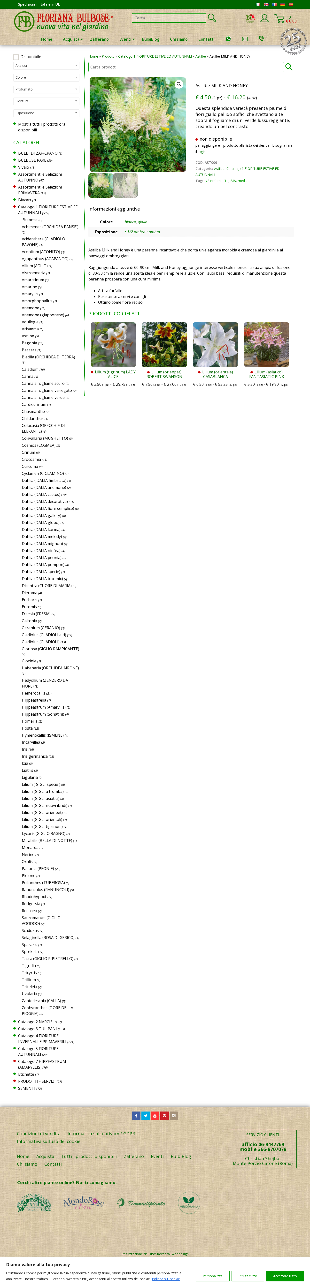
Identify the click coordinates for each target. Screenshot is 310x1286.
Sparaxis (29, 944)
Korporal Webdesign (173, 1254)
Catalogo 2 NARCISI (36, 1021)
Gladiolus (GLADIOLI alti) (44, 634)
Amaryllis (30, 293)
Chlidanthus (33, 418)
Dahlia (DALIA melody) (42, 536)
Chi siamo (179, 39)
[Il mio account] (264, 21)
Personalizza (213, 1276)
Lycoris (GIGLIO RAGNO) (43, 833)
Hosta (27, 728)
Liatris (27, 770)
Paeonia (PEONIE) (38, 868)
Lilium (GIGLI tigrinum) (42, 826)
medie (243, 180)
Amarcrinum (33, 279)
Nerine (28, 854)
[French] (274, 4)
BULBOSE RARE (32, 160)
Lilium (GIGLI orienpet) (42, 812)
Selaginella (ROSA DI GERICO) (48, 937)
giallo (142, 222)
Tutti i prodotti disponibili (89, 1156)
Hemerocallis (33, 693)
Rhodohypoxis (35, 896)
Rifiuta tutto (248, 1276)
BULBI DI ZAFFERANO (38, 153)
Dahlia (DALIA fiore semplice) (48, 508)
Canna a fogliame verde (43, 397)
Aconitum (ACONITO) (41, 251)
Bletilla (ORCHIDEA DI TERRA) (48, 357)
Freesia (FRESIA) (36, 613)
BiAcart (24, 200)
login (202, 151)
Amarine (29, 286)
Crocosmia (31, 459)
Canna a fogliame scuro (43, 383)
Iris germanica (35, 756)
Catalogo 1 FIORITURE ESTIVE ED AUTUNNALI (155, 56)
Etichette (26, 1074)
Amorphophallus (37, 300)
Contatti (206, 39)
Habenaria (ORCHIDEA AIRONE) (50, 668)
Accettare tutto (285, 1276)
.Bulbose (30, 219)
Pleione (28, 875)
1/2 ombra (212, 180)
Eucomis (29, 606)
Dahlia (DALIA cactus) (41, 494)
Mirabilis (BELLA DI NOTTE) (47, 840)
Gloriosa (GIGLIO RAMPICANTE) (50, 648)
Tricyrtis (29, 972)
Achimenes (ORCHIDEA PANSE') (50, 226)
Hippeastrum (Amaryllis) (44, 707)
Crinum (28, 452)
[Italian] (258, 4)
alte (225, 180)
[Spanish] (290, 4)
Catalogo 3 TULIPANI (37, 1028)
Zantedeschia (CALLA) (41, 1000)
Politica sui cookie (166, 1279)
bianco (130, 222)
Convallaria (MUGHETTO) (45, 438)
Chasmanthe (33, 411)
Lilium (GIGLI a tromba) (43, 791)
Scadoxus (30, 930)
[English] (266, 4)
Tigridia (29, 965)
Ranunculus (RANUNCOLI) (45, 889)
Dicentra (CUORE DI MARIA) (47, 585)
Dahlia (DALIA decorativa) (45, 501)
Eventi (125, 39)
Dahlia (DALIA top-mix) (42, 578)
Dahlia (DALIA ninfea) (41, 550)
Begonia (29, 343)
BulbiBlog (150, 39)
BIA (233, 180)
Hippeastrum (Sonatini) (43, 714)
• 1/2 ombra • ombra (142, 232)
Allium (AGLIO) (35, 265)
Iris (25, 749)
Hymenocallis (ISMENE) (43, 735)
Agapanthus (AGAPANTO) (45, 258)
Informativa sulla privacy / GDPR (101, 1133)
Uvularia (29, 993)
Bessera (29, 350)
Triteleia (29, 986)
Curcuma (30, 466)
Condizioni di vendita (39, 1133)
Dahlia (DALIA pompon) (43, 564)
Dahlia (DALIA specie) (41, 571)
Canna (27, 376)
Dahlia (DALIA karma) (41, 529)
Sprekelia (30, 951)
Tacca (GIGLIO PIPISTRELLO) (47, 958)
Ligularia (30, 777)
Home (46, 39)
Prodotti (108, 56)
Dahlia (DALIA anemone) (44, 487)
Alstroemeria (33, 272)
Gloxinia (29, 661)
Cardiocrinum (34, 404)
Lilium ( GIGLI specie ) (41, 784)
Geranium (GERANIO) (41, 627)
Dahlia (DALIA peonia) (42, 557)
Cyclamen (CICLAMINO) (43, 473)
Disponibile (31, 56)
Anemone (30, 307)
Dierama (29, 592)
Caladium (30, 369)
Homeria (30, 721)
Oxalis (27, 861)
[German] (282, 4)
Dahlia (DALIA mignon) (42, 543)
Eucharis (29, 599)
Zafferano (99, 39)
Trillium (29, 979)
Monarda (30, 847)
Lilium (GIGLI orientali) (42, 819)
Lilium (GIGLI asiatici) (40, 798)
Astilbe (200, 56)
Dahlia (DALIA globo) (41, 522)
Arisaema (30, 329)
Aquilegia (30, 322)
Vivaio (23, 167)
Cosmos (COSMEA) (38, 445)
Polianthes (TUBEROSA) (43, 882)
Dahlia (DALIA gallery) (41, 515)
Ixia (25, 763)
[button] (179, 84)
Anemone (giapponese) (43, 315)
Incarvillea (31, 742)
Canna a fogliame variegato (47, 390)
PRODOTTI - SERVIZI (37, 1081)
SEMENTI (26, 1088)
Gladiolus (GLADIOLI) (41, 641)
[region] (155, 1271)
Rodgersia (31, 903)
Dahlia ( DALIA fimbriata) (44, 480)
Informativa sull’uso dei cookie (48, 1141)
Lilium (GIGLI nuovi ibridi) (44, 805)
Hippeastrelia (34, 700)
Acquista (71, 39)
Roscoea (29, 910)
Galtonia (29, 620)
